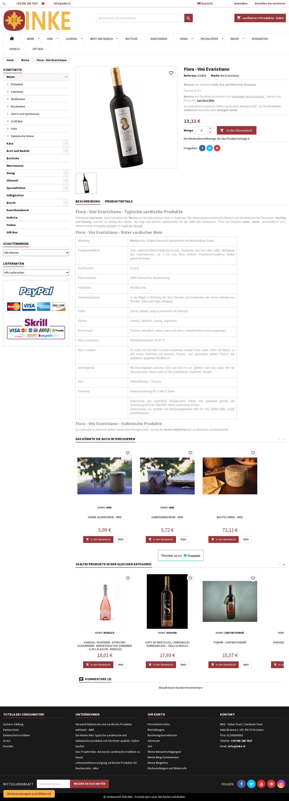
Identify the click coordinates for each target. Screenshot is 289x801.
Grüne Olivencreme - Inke (105, 517)
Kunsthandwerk (18, 210)
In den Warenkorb (236, 130)
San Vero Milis (205, 100)
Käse (50, 39)
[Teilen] (202, 148)
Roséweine (18, 106)
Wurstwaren (158, 39)
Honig (184, 39)
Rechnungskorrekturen (162, 735)
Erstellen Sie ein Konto (270, 3)
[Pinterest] (217, 148)
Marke (215, 75)
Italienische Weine (22, 136)
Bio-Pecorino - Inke (230, 517)
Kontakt (8, 746)
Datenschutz (11, 730)
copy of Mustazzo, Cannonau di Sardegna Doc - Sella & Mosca (167, 644)
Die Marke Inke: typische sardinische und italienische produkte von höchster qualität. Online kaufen (107, 740)
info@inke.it (62, 3)
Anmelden (241, 3)
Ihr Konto (156, 714)
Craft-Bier (17, 121)
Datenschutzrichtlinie (16, 735)
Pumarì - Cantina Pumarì (230, 642)
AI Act (6, 741)
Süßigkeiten (260, 39)
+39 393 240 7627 (27, 3)
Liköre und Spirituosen (25, 114)
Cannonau (17, 92)
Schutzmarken (16, 243)
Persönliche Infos (159, 724)
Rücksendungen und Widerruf (29, 794)
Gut (150, 746)
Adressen (154, 741)
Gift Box (38, 49)
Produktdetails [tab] (119, 201)
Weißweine (18, 99)
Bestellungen (156, 730)
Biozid (235, 39)
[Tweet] (209, 148)
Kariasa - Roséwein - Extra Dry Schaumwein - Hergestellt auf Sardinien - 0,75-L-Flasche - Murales (104, 645)
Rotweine (17, 84)
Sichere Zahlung (13, 724)
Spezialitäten (209, 39)
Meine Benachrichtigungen (164, 752)
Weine (30, 39)
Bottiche (132, 39)
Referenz (190, 75)
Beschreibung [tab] (88, 201)
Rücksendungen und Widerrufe (167, 768)
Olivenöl (71, 39)
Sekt (14, 129)
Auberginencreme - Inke (167, 517)
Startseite (12, 69)
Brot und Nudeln (101, 39)
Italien (11, 225)
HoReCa (15, 49)
